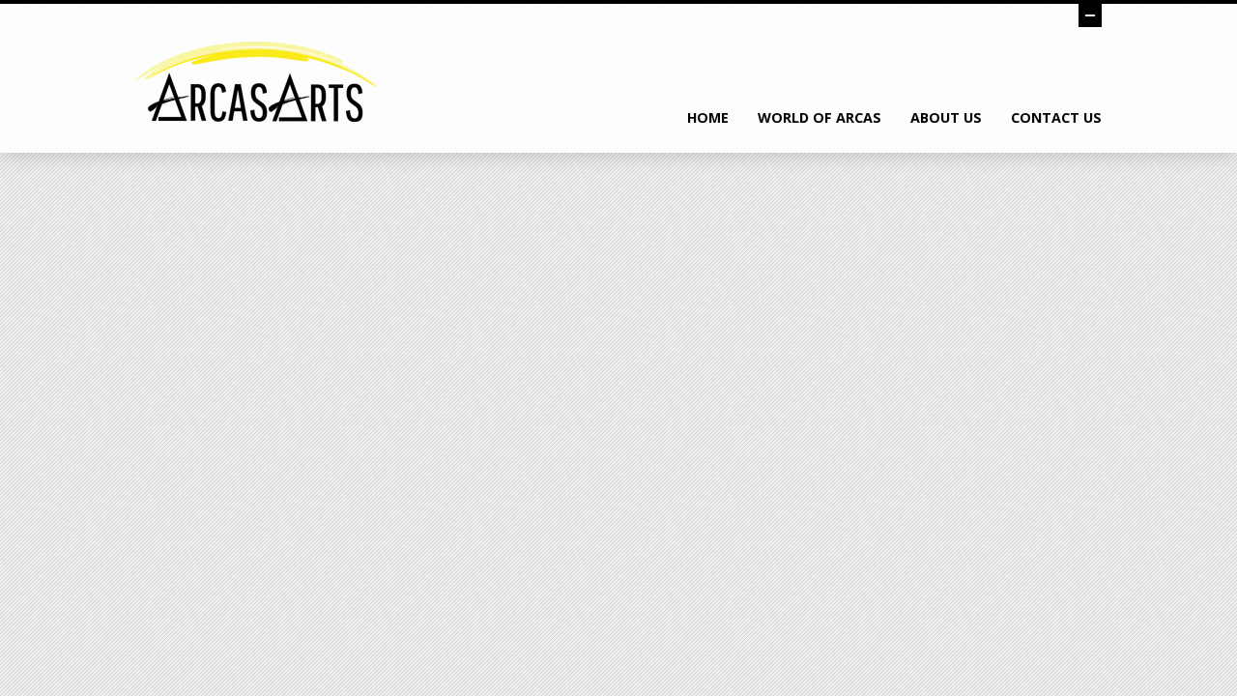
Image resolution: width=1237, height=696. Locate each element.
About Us (946, 117)
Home (708, 117)
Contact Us (1056, 117)
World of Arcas (819, 117)
